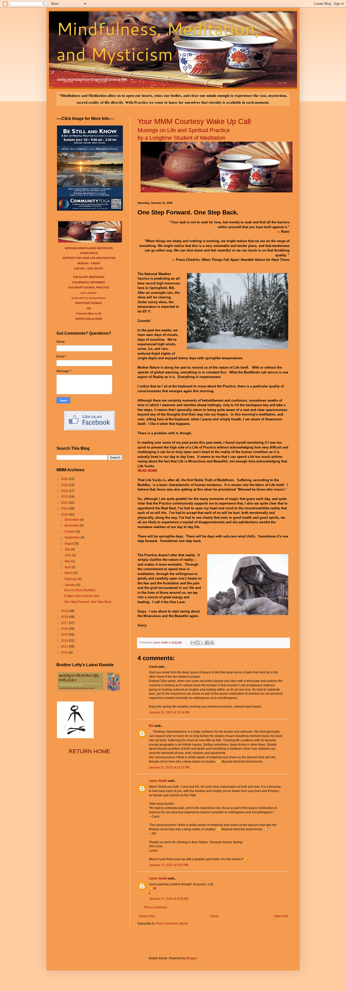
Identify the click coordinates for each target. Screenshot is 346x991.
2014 (65, 640)
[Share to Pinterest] (212, 642)
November (72, 525)
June (68, 555)
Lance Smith (158, 781)
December (72, 519)
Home (214, 916)
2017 (65, 623)
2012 (65, 652)
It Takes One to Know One (82, 596)
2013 (65, 646)
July (68, 549)
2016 (65, 628)
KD (151, 726)
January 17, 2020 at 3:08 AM (168, 898)
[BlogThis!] (197, 642)
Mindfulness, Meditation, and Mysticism (158, 41)
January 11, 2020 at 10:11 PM (169, 767)
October (70, 531)
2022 (65, 502)
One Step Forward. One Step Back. (88, 602)
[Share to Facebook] (207, 642)
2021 (65, 508)
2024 (65, 491)
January (70, 585)
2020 (65, 514)
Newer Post (147, 916)
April (68, 567)
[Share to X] (202, 642)
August (70, 543)
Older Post (281, 916)
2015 (65, 634)
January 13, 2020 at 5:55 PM (168, 865)
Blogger (191, 958)
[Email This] (192, 642)
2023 (65, 496)
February (71, 579)
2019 (65, 611)
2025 (65, 485)
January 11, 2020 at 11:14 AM (169, 712)
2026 (65, 479)
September (73, 537)
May (68, 561)
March (69, 573)
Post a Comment (155, 907)
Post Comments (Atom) (172, 923)
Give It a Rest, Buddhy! (79, 590)
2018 (65, 617)
